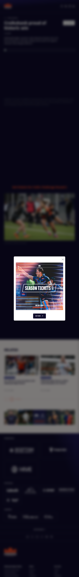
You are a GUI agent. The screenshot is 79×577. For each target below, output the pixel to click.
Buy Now (38, 316)
